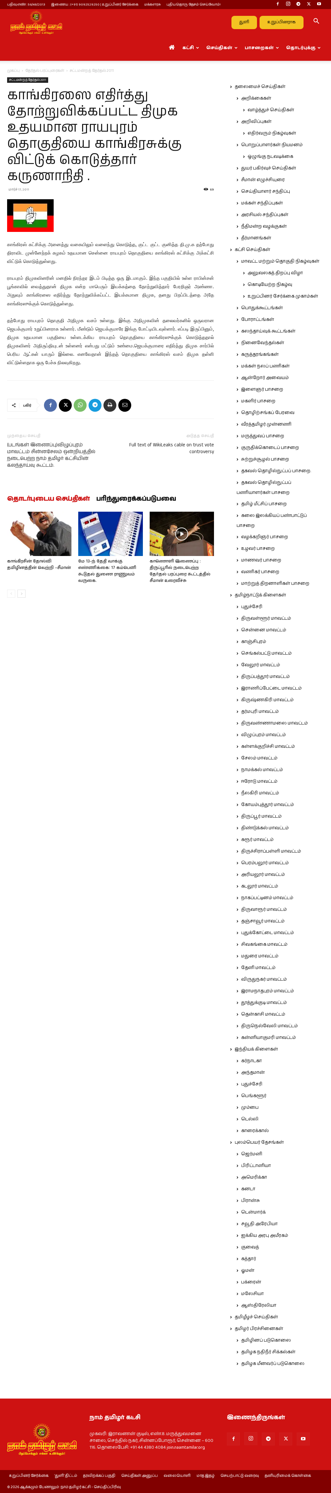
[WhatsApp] (80, 405)
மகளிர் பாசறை (258, 401)
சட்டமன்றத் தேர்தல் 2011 (27, 79)
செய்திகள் (219, 47)
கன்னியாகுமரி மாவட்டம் (268, 1037)
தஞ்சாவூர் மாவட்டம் (262, 921)
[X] (309, 4)
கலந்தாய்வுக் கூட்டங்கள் (268, 331)
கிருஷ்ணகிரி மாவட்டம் (267, 699)
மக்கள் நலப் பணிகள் (265, 366)
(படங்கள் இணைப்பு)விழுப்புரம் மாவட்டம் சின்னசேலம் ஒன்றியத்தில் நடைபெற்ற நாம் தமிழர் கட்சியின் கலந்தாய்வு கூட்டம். (51, 455)
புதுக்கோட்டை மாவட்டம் (267, 932)
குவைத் (250, 1247)
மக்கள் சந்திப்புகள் (262, 203)
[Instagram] (288, 4)
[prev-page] (11, 594)
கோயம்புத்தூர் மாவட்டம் (267, 804)
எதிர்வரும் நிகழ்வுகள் (272, 133)
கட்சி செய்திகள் (252, 249)
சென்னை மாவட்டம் (263, 630)
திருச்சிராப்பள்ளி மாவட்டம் (271, 851)
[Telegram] (298, 4)
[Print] (109, 405)
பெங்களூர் (253, 1095)
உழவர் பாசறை (258, 548)
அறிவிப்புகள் (256, 121)
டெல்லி (250, 1119)
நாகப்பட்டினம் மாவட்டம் (267, 897)
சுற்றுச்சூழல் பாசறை (265, 459)
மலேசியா (252, 1293)
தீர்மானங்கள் (256, 238)
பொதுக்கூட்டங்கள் (262, 307)
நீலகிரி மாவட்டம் (260, 793)
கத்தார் (248, 1258)
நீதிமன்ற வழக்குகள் (264, 226)
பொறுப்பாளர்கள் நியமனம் (272, 144)
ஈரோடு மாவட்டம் (259, 781)
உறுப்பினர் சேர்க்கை (28, 1476)
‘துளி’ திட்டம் (65, 1476)
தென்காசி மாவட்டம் (263, 1014)
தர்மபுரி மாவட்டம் (260, 711)
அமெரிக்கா (254, 1177)
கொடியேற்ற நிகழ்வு (270, 284)
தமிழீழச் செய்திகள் (256, 1317)
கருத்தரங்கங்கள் (260, 354)
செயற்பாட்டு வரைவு (239, 1476)
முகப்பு (13, 71)
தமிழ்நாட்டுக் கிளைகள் (260, 595)
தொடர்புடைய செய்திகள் (48, 499)
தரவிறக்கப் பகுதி (99, 1476)
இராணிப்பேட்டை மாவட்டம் (271, 688)
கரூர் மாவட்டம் (257, 839)
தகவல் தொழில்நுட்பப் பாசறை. (276, 470)
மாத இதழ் (206, 1476)
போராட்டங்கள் (257, 319)
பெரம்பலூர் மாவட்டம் (265, 862)
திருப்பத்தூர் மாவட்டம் (265, 676)
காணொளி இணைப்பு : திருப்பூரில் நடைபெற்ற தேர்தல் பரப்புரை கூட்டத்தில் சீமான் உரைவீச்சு (180, 571)
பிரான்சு (250, 1200)
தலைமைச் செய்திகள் (260, 86)
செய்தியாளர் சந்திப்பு (265, 191)
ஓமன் (247, 1270)
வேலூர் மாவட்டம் (260, 665)
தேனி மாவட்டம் (258, 967)
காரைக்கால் (255, 1130)
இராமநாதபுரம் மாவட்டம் (267, 991)
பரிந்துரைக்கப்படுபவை (136, 499)
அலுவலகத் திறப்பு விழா (275, 273)
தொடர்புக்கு (300, 47)
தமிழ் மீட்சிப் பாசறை (264, 503)
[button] (316, 22)
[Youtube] (319, 4)
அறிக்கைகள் (256, 98)
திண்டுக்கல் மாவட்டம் (265, 828)
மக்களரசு (152, 4)
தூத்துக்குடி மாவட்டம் (264, 1002)
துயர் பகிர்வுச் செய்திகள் (268, 168)
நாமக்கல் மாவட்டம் (262, 769)
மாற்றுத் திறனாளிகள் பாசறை (275, 583)
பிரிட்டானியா (256, 1165)
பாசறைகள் (259, 47)
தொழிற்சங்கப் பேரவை (267, 412)
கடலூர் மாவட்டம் (259, 886)
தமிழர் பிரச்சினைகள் (259, 1328)
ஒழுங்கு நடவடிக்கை (270, 156)
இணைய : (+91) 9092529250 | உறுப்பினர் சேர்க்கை (94, 4)
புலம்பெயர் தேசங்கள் (259, 1142)
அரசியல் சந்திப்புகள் (264, 214)
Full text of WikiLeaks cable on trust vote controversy (171, 448)
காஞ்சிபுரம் (253, 641)
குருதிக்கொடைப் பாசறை (270, 447)
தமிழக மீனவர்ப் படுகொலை (272, 1363)
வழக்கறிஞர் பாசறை (264, 536)
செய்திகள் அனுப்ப (139, 1476)
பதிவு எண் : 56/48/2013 (26, 4)
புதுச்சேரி (251, 606)
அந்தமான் (253, 1072)
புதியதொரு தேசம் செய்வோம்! (193, 4)
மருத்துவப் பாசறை (262, 436)
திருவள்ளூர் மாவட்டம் (266, 618)
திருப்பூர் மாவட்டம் (261, 816)
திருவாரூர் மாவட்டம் (264, 909)
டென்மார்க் (253, 1212)
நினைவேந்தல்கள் (262, 342)
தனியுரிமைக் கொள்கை (288, 1476)
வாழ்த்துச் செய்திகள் (271, 110)
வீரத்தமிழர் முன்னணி (266, 424)
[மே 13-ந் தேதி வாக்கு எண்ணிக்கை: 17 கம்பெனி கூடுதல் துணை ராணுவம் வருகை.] (110, 534)
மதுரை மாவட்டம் (259, 956)
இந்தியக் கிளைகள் (256, 1049)
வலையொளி (177, 1476)
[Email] (124, 405)
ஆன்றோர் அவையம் (265, 377)
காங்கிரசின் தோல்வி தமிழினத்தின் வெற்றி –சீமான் (39, 564)
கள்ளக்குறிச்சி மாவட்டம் (268, 746)
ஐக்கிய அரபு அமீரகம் (264, 1235)
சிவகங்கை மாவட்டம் (264, 944)
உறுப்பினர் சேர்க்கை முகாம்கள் (283, 296)
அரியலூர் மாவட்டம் (263, 874)
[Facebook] (278, 4)
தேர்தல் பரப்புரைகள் (44, 71)
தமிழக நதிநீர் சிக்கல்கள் (268, 1352)
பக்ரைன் (251, 1282)
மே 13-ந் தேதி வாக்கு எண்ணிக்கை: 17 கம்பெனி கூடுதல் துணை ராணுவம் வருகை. (107, 571)
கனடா (248, 1189)
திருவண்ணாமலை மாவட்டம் (274, 723)
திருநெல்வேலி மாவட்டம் (269, 1026)
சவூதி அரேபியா (259, 1223)
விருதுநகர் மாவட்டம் (264, 979)
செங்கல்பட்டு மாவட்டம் (266, 653)
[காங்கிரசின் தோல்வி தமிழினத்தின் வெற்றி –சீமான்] (39, 534)
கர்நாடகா (251, 1060)
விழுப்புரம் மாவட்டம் (263, 734)
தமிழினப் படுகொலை (266, 1340)
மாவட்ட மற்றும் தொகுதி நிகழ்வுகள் (280, 261)
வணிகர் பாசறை (260, 571)
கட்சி (188, 47)
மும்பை (250, 1107)
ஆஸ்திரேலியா (258, 1305)
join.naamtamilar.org (186, 1447)
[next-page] (21, 594)
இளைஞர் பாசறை (262, 389)
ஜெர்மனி (251, 1154)
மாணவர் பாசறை (261, 560)
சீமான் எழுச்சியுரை (263, 179)
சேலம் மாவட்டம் (259, 758)
